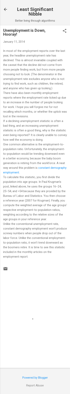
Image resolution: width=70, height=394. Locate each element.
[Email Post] (5, 270)
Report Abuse (35, 385)
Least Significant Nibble (35, 12)
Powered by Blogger (35, 377)
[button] (64, 31)
